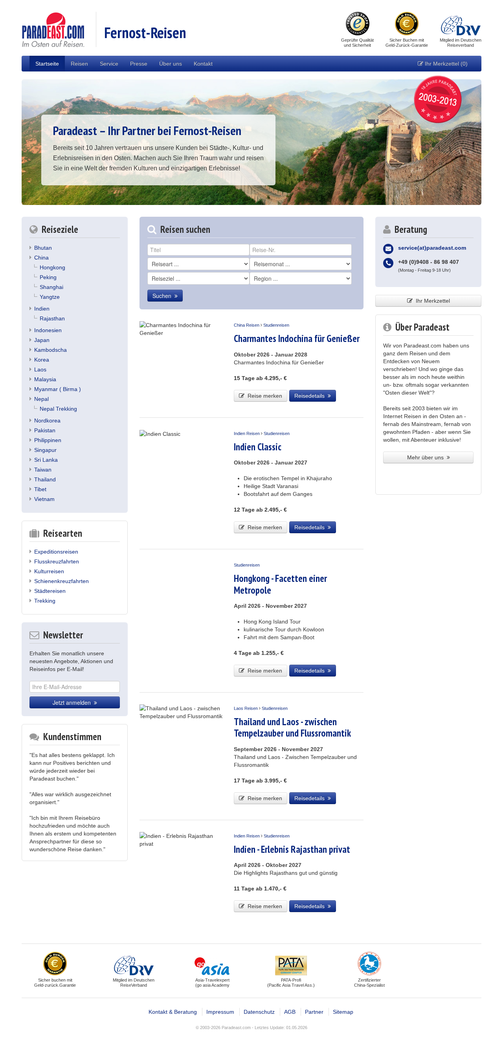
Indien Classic (257, 447)
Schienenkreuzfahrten (61, 581)
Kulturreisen (49, 571)
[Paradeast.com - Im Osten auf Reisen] (53, 29)
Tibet (40, 489)
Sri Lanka (46, 460)
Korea (41, 360)
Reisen (79, 63)
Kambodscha (50, 350)
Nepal (41, 399)
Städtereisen (50, 591)
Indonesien (48, 330)
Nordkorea (47, 420)
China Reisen (246, 325)
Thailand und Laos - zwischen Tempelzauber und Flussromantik (292, 727)
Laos (40, 369)
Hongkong (52, 267)
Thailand (45, 479)
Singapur (45, 450)
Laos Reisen (246, 708)
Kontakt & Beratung (173, 1012)
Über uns (170, 63)
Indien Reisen (247, 433)
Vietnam (44, 499)
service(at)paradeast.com (432, 248)
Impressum (220, 1012)
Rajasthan (52, 318)
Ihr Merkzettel (431, 301)
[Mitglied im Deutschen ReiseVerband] (461, 24)
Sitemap (343, 1012)
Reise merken (263, 396)
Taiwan (42, 469)
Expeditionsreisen (56, 552)
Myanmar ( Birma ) (57, 389)
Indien (42, 308)
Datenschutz (259, 1012)
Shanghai (51, 287)
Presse (138, 63)
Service (109, 63)
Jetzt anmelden (73, 702)
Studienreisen (276, 325)
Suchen (163, 296)
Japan (42, 340)
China (41, 257)
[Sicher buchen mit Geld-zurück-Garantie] (407, 24)
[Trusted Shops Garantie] (357, 24)
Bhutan (43, 248)
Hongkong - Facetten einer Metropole (280, 584)
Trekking (44, 601)
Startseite (47, 63)
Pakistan (44, 430)
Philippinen (47, 440)
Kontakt (203, 63)
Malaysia (45, 379)
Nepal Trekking (58, 409)
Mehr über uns (427, 457)
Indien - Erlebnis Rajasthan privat (292, 849)
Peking (48, 277)
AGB (290, 1012)
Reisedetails (311, 396)
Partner (314, 1012)
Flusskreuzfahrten (56, 561)
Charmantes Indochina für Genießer (297, 338)
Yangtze (50, 297)
